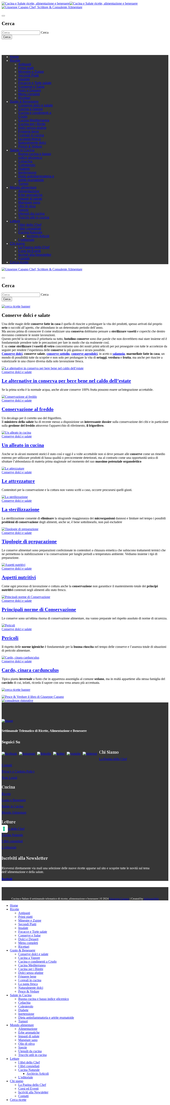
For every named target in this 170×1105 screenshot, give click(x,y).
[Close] (3, 15)
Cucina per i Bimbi (31, 124)
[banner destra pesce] (33, 696)
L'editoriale (26, 240)
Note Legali (9, 777)
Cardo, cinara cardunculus (30, 670)
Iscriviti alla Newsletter (34, 254)
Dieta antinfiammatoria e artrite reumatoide (36, 178)
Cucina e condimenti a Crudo (37, 961)
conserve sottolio (58, 353)
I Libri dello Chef (13, 828)
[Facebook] (16, 45)
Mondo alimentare (23, 187)
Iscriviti (7, 879)
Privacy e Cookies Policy (18, 771)
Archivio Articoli (38, 236)
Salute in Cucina (22, 150)
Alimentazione (28, 191)
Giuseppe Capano (119, 898)
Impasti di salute (30, 198)
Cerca (6, 37)
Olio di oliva (27, 206)
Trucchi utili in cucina (33, 217)
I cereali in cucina (31, 135)
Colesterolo (26, 165)
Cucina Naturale (30, 232)
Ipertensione (27, 172)
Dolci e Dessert (29, 90)
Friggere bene (28, 131)
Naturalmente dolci (32, 142)
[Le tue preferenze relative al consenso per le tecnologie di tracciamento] (4, 829)
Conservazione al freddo (27, 409)
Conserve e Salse (31, 86)
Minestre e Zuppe (31, 71)
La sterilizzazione (20, 509)
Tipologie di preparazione (29, 541)
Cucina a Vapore (30, 109)
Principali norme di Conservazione (39, 609)
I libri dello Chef (29, 225)
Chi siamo (17, 243)
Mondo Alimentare (14, 812)
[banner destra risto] (17, 700)
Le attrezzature (18, 481)
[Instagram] (20, 45)
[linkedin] (29, 45)
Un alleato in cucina (23, 445)
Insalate (24, 79)
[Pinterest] (33, 45)
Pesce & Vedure (30, 146)
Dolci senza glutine (32, 127)
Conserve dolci (12, 353)
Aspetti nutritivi (19, 577)
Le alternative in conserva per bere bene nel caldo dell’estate (66, 380)
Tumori (23, 184)
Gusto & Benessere (24, 101)
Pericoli (10, 638)
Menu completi (29, 94)
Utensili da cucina (31, 213)
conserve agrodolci (84, 353)
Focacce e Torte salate (34, 83)
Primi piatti (26, 68)
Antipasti (24, 64)
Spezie (23, 210)
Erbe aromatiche (30, 195)
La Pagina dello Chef (33, 247)
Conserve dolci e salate (35, 105)
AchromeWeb (151, 898)
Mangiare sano (29, 202)
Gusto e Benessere (14, 800)
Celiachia (25, 161)
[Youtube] (24, 45)
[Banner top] (42, 7)
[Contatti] (12, 45)
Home (14, 57)
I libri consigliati (29, 228)
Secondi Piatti (28, 75)
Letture (15, 221)
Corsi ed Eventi (29, 251)
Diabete (24, 169)
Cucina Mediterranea (33, 120)
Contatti (24, 258)
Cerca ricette (19, 262)
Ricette (15, 60)
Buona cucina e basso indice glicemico (34, 155)
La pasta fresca (29, 139)
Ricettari (24, 98)
